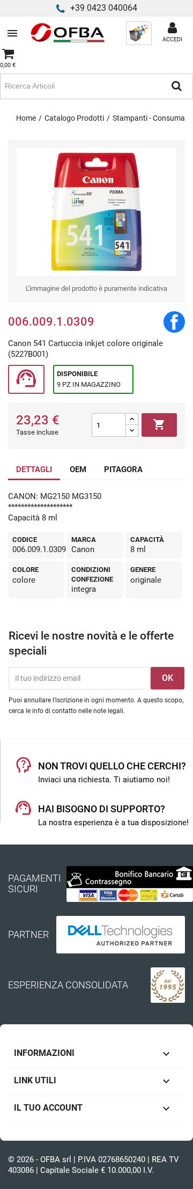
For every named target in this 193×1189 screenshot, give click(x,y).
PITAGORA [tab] (123, 469)
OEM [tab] (78, 469)
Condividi (174, 322)
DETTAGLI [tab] (34, 469)
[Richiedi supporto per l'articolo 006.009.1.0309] (26, 379)
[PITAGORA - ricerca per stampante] (139, 32)
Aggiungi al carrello (159, 424)
